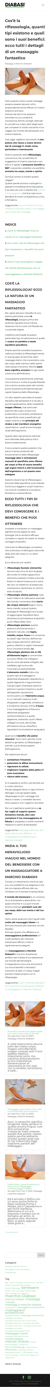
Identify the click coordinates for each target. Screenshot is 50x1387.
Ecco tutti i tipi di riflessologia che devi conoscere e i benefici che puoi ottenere (24, 249)
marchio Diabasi (20, 1296)
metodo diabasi (14, 1339)
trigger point (9, 1358)
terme (36, 1352)
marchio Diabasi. (14, 1299)
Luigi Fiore (15, 1036)
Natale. (33, 1342)
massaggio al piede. (12, 1315)
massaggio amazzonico (32, 1315)
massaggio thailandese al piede (16, 1336)
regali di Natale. (32, 1347)
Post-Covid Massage (15, 1347)
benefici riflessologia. (12, 1288)
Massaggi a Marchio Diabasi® (18, 64)
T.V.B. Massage (27, 1352)
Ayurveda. (39, 1282)
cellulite (8, 1291)
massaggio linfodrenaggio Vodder (17, 1331)
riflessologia (11, 1350)
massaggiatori (10, 1307)
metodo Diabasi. (17, 1341)
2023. (7, 1282)
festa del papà (23, 1293)
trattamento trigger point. (29, 1355)
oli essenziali (23, 1344)
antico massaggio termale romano (22, 1282)
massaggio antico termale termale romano (21, 1321)
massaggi (33, 1299)
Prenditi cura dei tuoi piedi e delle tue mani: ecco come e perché (25, 1032)
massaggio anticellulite (13, 1318)
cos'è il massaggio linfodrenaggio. (24, 1291)
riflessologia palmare (25, 1350)
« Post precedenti (11, 1232)
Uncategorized (10, 1272)
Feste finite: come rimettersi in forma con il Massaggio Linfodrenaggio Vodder (23, 1186)
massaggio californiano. (13, 1326)
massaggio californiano (31, 1323)
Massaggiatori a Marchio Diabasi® (17, 1269)
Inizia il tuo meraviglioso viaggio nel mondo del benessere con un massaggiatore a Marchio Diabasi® (24, 268)
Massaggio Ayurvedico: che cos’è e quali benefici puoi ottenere (25, 1110)
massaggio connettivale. (32, 1326)
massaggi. (10, 1302)
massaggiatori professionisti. (15, 1311)
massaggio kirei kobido (13, 1328)
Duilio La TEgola (11, 1293)
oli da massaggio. (11, 1344)
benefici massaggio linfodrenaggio (18, 1285)
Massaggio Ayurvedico (13, 1323)
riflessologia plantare (13, 1352)
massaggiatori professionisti (30, 1307)
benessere (30, 1287)
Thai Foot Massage (12, 1355)
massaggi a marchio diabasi (23, 1305)
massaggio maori (16, 1333)
